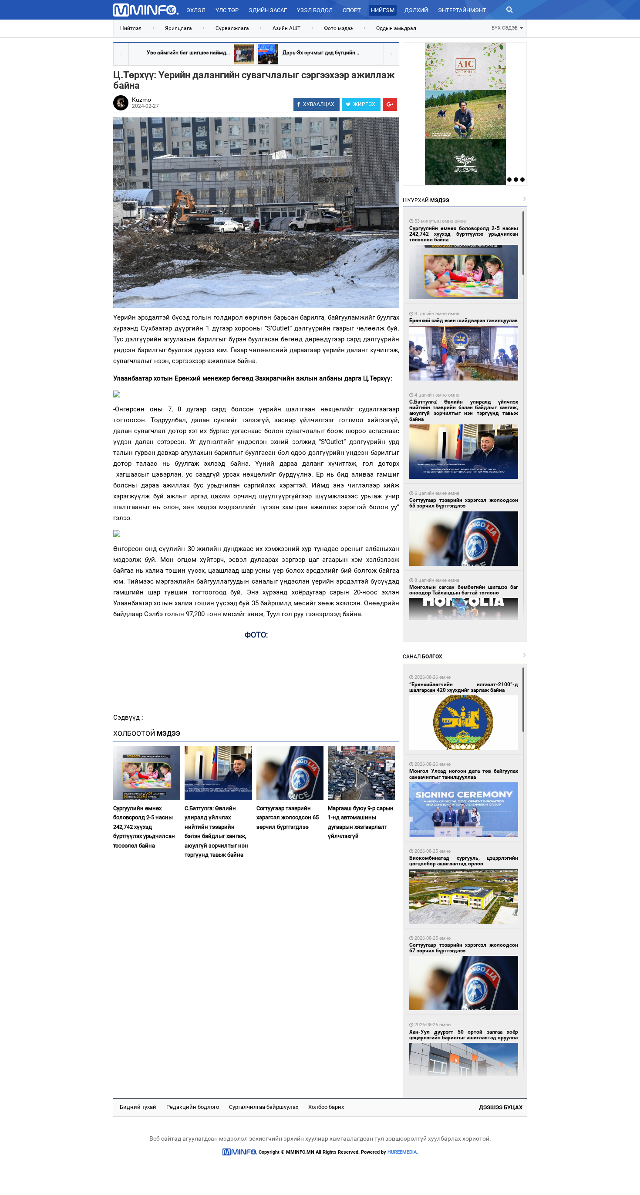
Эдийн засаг (268, 10)
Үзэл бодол (315, 10)
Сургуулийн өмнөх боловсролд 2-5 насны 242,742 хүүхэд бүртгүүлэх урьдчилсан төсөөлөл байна (144, 827)
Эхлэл (195, 10)
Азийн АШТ (286, 28)
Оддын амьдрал (396, 28)
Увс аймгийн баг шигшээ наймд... (188, 53)
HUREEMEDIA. (402, 1152)
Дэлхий (416, 10)
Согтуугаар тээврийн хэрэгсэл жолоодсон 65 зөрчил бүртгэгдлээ (287, 817)
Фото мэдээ (338, 28)
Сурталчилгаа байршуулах (263, 1107)
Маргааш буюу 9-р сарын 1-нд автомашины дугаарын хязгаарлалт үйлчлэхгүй (361, 822)
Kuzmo (141, 99)
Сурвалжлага (232, 28)
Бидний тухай (138, 1107)
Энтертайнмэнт (462, 10)
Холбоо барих (326, 1107)
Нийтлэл (130, 28)
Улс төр (227, 10)
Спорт (352, 10)
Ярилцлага (178, 28)
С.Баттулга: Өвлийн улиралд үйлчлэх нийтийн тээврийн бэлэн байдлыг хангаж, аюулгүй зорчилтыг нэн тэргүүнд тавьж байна (216, 831)
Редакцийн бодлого (192, 1107)
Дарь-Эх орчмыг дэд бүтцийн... (321, 53)
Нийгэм (382, 10)
